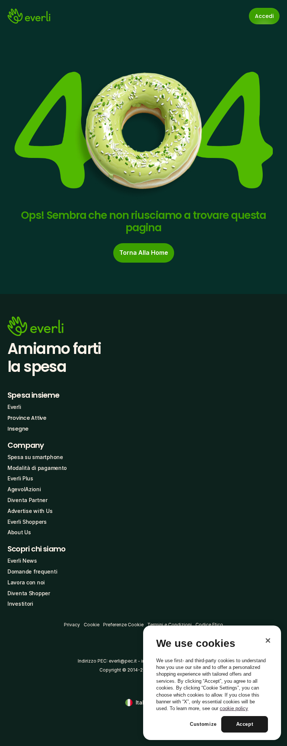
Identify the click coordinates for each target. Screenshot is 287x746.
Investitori (20, 603)
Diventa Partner (27, 500)
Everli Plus (20, 478)
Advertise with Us (29, 511)
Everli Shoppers (27, 522)
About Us (19, 532)
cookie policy (234, 708)
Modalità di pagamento (37, 468)
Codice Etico (209, 624)
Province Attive (26, 418)
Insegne (17, 428)
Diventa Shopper (28, 593)
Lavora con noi (26, 582)
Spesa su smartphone (35, 457)
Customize (203, 724)
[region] (212, 683)
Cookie (91, 624)
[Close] (268, 640)
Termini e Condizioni (169, 624)
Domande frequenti (32, 571)
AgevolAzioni (24, 489)
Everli (14, 407)
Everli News (22, 560)
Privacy (72, 624)
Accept (244, 724)
